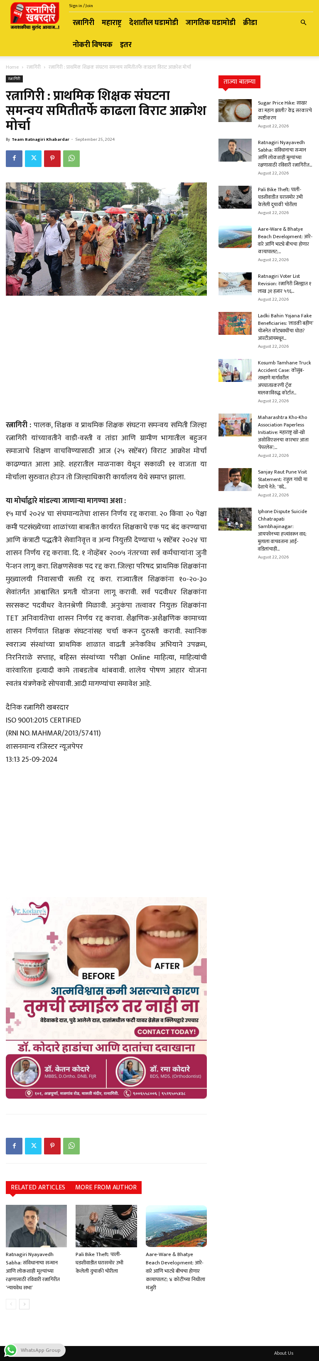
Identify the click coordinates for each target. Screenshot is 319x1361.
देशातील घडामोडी (153, 23)
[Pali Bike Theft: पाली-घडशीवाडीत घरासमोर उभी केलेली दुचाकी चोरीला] (106, 1226)
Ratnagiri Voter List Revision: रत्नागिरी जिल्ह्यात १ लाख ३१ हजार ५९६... (284, 283)
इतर (126, 45)
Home (12, 67)
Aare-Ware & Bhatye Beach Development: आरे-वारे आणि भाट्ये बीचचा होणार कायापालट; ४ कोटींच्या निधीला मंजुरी (175, 1271)
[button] (303, 23)
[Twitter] (33, 158)
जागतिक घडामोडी (211, 23)
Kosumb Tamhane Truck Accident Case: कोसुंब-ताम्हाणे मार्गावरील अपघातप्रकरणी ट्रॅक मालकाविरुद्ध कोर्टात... (284, 378)
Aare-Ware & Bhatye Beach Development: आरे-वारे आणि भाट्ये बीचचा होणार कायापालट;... (285, 240)
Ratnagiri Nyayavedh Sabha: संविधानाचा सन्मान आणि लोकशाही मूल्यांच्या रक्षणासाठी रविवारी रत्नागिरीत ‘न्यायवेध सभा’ (33, 1271)
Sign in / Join (81, 6)
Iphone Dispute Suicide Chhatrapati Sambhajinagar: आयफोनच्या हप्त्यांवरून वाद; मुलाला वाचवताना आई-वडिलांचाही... (282, 530)
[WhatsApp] (71, 158)
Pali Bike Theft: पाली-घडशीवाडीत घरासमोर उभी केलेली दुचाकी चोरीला (99, 1263)
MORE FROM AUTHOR (106, 1187)
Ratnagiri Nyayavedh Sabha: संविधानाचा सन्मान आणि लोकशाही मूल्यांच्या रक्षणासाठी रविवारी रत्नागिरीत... (285, 153)
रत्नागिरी (83, 23)
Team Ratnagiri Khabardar (40, 139)
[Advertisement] (106, 359)
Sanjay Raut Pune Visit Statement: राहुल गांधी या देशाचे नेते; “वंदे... (282, 479)
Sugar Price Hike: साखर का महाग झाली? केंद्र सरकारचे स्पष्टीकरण (285, 110)
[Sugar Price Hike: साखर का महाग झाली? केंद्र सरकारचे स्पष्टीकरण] (235, 110)
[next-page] (24, 1304)
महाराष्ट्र (112, 23)
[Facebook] (14, 158)
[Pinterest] (52, 158)
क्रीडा (250, 23)
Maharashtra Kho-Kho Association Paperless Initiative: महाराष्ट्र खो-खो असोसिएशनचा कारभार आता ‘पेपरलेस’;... (283, 432)
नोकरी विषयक (93, 45)
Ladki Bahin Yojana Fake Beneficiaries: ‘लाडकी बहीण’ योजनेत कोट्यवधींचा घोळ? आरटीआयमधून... (285, 327)
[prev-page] (11, 1304)
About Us (283, 1353)
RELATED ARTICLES (38, 1187)
